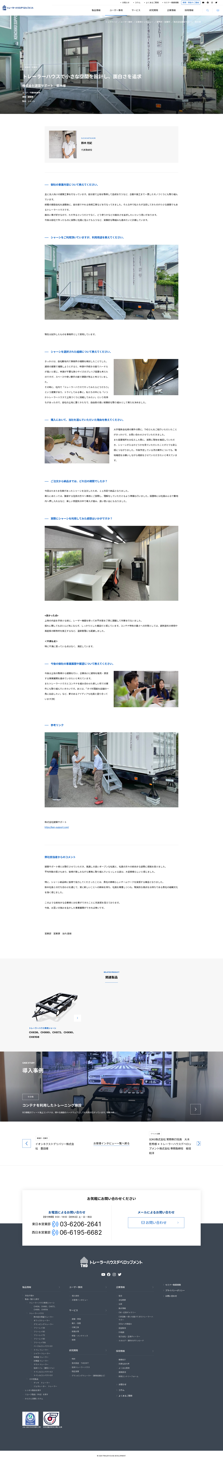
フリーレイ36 (39, 1328)
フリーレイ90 (39, 1339)
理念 (120, 1296)
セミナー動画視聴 (171, 2)
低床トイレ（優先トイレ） (44, 1368)
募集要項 (122, 1372)
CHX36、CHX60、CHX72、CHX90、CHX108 (45, 1308)
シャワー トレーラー (42, 1353)
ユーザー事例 (116, 10)
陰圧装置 (75, 1371)
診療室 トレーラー (41, 1361)
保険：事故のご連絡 (191, 2)
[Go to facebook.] (207, 2)
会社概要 (122, 1300)
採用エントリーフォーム (128, 1376)
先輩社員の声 (124, 1364)
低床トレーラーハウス (81, 1367)
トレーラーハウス (36, 1313)
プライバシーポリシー (175, 1290)
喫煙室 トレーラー (41, 1357)
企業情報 (171, 10)
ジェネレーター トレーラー (45, 1386)
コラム (137, 2)
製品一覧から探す (32, 1299)
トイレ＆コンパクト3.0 (43, 1375)
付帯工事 (75, 1327)
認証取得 (122, 1328)
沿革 (120, 1304)
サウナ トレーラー (41, 1364)
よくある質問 (124, 1368)
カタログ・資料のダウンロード (131, 1340)
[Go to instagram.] (212, 2)
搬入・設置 (76, 1323)
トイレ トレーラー (41, 1350)
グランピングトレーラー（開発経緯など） (89, 1375)
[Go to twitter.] (216, 2)
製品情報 (96, 10)
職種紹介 (122, 1360)
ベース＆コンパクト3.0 (43, 1346)
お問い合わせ (156, 1223)
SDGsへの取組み (125, 1324)
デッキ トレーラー (42, 1383)
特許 (73, 1359)
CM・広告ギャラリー (127, 1312)
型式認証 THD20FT (80, 1363)
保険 (73, 1340)
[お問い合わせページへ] (218, 10)
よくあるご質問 (152, 2)
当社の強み (29, 1295)
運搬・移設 (76, 1319)
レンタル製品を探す (33, 1390)
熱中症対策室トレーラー (44, 1317)
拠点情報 (122, 1308)
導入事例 (75, 1296)
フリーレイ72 (39, 1335)
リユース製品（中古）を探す (36, 1394)
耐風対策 (75, 1331)
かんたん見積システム (34, 1399)
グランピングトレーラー (44, 1324)
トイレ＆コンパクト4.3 (43, 1372)
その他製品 (33, 1379)
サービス (136, 10)
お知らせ (125, 2)
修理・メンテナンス (80, 1336)
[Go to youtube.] (203, 2)
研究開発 (153, 10)
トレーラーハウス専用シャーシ (42, 1303)
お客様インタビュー (80, 1300)
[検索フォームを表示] (207, 10)
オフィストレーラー (42, 1320)
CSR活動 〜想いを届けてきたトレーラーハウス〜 (136, 1318)
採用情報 (189, 10)
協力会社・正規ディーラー (129, 1336)
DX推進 (121, 1332)
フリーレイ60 (39, 1331)
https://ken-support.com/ (57, 827)
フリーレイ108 (40, 1342)
